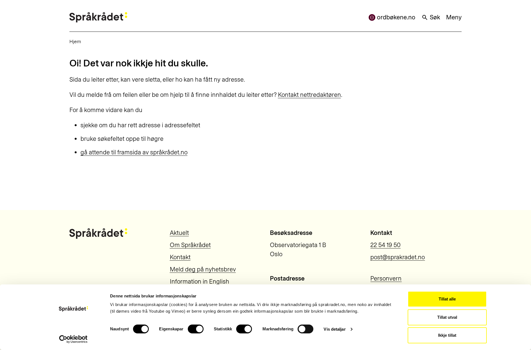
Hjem (75, 41)
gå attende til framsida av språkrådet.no (134, 152)
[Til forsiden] (98, 17)
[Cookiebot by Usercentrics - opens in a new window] (73, 339)
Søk (435, 17)
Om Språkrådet (190, 245)
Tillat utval (447, 317)
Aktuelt (179, 233)
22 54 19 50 (385, 245)
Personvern (386, 278)
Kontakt (180, 257)
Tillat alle (447, 299)
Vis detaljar (334, 329)
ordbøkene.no (396, 17)
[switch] (196, 329)
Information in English (199, 281)
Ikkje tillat (447, 335)
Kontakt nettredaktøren (309, 94)
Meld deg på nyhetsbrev (203, 269)
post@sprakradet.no (397, 257)
